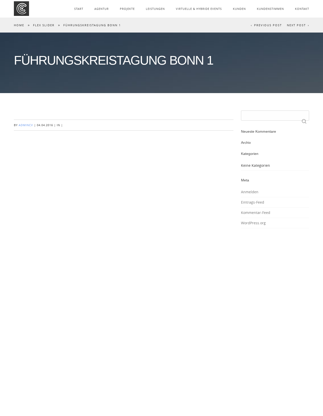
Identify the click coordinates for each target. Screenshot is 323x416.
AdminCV (26, 125)
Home (19, 25)
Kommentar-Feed (255, 212)
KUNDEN (239, 9)
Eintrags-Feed (252, 202)
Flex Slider (44, 25)
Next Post (296, 25)
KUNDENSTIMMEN (270, 9)
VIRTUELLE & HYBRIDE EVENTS (199, 9)
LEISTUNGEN (155, 9)
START (78, 9)
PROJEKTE (127, 9)
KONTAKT (302, 9)
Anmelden (249, 191)
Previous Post (268, 25)
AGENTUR (101, 9)
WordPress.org (253, 222)
